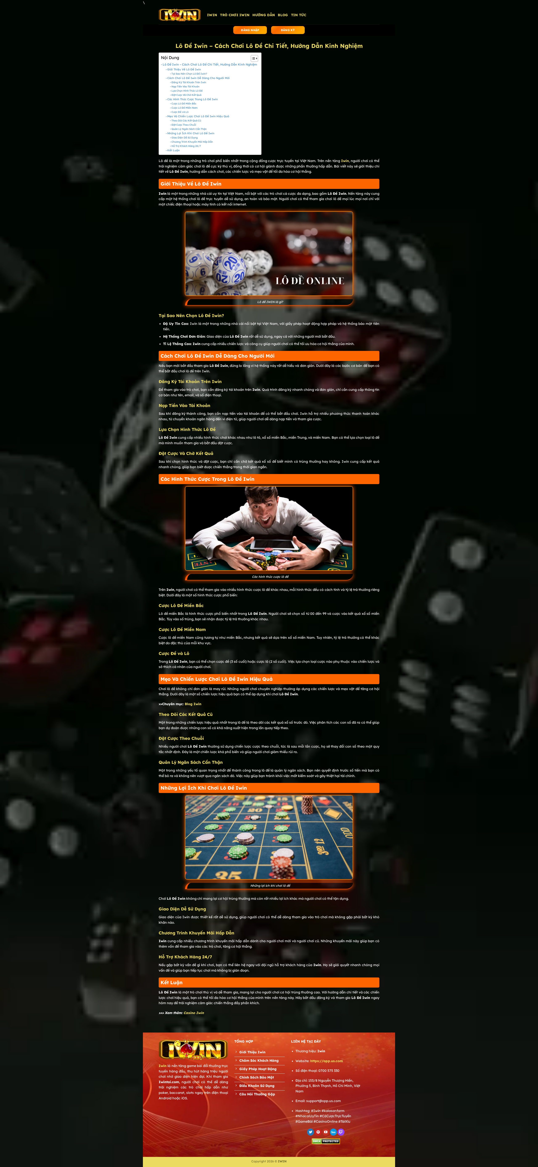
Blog (283, 15)
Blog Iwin (193, 704)
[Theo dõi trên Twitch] (341, 1132)
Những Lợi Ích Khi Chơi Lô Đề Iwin (190, 133)
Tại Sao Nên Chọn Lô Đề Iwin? (189, 73)
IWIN (212, 15)
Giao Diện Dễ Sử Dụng (184, 137)
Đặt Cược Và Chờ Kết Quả (186, 94)
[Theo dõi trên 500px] (333, 1132)
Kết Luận (173, 150)
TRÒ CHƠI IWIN (234, 15)
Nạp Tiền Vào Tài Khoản (185, 86)
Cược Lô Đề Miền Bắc (183, 103)
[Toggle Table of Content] (252, 58)
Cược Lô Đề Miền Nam (184, 107)
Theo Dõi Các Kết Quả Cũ (186, 120)
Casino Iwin (193, 1013)
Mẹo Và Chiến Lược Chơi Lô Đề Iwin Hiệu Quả (198, 116)
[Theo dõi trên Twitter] (310, 1132)
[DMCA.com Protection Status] (326, 1141)
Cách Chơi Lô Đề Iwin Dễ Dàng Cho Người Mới (198, 78)
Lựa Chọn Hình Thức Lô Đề (186, 90)
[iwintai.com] (180, 14)
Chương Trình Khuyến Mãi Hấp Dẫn (192, 141)
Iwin (162, 1066)
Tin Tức (298, 15)
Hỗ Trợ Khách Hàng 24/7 (185, 146)
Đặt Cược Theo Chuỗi (183, 124)
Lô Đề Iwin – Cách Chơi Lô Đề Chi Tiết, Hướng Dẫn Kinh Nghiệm (210, 64)
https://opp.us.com (326, 1061)
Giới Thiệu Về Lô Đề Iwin (184, 69)
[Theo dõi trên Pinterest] (318, 1132)
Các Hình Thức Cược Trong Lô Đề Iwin (192, 99)
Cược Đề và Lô (179, 111)
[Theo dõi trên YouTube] (325, 1132)
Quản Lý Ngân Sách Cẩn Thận (188, 128)
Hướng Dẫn (263, 15)
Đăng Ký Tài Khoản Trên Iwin (188, 82)
